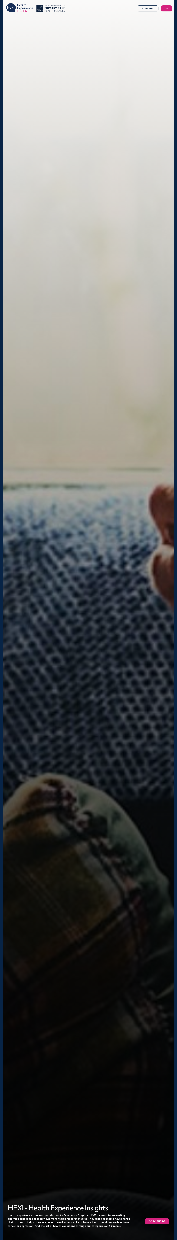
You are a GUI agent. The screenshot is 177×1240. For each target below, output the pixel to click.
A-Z (166, 8)
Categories (148, 8)
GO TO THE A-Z (157, 1221)
